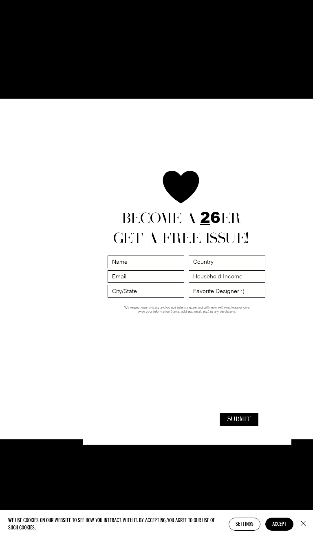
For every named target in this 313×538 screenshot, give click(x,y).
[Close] (303, 524)
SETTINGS (244, 523)
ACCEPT (279, 523)
